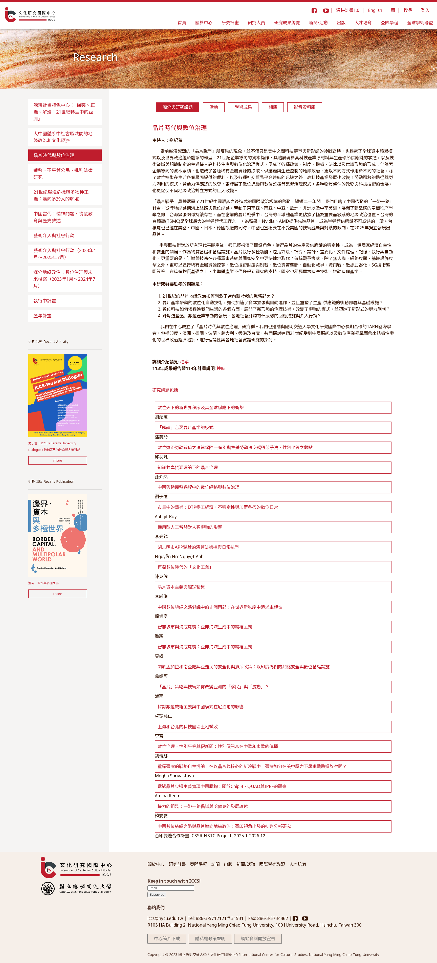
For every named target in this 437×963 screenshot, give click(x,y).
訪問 (215, 864)
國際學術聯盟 (272, 864)
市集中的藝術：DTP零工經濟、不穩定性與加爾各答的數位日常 (218, 507)
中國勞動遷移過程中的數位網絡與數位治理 (198, 487)
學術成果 (243, 107)
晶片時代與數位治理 (53, 155)
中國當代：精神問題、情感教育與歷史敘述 (63, 217)
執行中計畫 (44, 301)
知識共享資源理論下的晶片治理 (188, 467)
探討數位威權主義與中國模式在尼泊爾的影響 (201, 707)
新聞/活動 (318, 23)
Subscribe (156, 894)
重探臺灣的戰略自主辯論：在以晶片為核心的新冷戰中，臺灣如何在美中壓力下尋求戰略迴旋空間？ (252, 766)
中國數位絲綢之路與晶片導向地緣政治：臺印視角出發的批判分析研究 (224, 826)
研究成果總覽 (287, 23)
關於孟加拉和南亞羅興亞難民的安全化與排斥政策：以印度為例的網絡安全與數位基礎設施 (244, 667)
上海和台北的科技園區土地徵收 (188, 727)
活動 (213, 107)
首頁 (182, 23)
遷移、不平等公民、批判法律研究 (63, 173)
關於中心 (203, 23)
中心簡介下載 (167, 939)
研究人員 (256, 23)
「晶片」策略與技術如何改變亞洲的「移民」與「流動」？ (213, 687)
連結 (221, 368)
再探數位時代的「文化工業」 (185, 567)
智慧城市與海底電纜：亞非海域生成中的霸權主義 (205, 627)
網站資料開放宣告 (258, 939)
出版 (341, 23)
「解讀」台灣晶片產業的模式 (185, 427)
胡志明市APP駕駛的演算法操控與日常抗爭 (198, 547)
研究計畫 (230, 23)
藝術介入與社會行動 (53, 235)
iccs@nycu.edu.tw (165, 918)
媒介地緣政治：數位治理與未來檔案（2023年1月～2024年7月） (64, 279)
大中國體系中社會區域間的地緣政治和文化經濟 (63, 136)
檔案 (184, 362)
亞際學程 (389, 23)
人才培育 (363, 23)
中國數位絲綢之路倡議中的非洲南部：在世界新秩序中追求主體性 (220, 607)
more (57, 460)
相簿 (273, 107)
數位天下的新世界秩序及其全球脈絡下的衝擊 (201, 407)
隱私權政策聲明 (210, 939)
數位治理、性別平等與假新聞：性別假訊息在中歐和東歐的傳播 (218, 746)
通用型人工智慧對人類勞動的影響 (190, 527)
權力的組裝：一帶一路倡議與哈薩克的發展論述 (203, 806)
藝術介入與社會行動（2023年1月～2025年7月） (64, 253)
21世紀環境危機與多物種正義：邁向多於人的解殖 (61, 195)
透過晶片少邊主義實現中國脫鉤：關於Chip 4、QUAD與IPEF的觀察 (222, 786)
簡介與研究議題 (178, 107)
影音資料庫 (304, 107)
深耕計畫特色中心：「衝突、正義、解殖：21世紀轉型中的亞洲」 (64, 112)
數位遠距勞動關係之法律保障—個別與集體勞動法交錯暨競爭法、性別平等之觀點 (235, 447)
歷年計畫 (42, 316)
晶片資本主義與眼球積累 (181, 587)
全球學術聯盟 (420, 23)
